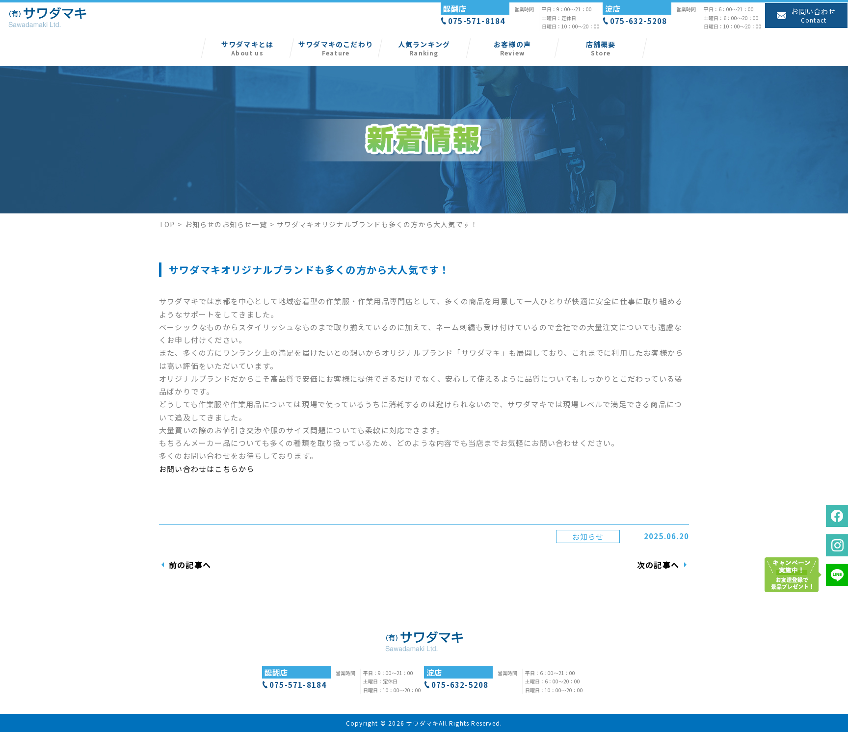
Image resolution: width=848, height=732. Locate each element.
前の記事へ (190, 565)
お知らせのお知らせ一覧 (226, 224)
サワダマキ (422, 723)
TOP (167, 224)
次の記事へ (658, 565)
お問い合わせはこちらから (206, 469)
